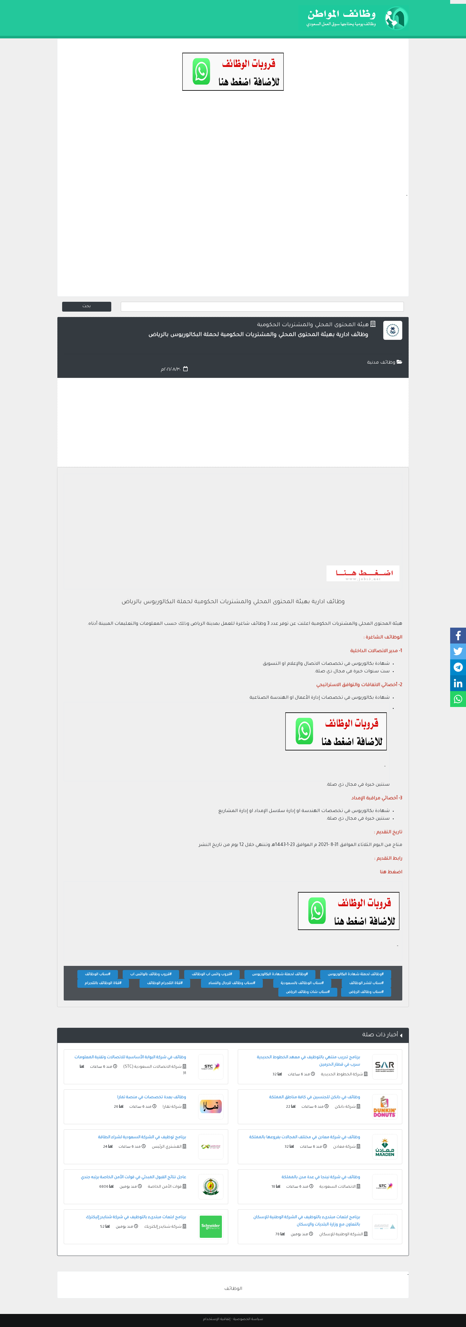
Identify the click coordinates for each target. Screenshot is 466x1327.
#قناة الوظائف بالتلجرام (103, 983)
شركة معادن (344, 1147)
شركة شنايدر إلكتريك (162, 1227)
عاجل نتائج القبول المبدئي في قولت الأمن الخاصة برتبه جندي (133, 1177)
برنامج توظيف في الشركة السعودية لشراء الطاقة (142, 1137)
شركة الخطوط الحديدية (341, 1075)
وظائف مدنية (382, 363)
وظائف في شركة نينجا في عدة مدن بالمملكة (321, 1177)
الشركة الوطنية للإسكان (340, 1234)
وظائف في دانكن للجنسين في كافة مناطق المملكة (314, 1097)
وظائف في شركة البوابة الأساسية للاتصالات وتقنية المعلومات (130, 1057)
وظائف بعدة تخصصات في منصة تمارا (151, 1097)
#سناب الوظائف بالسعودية (302, 983)
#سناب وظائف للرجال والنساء (232, 983)
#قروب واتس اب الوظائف (212, 974)
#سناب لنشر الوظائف (366, 983)
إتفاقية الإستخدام (216, 1319)
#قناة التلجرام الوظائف (165, 983)
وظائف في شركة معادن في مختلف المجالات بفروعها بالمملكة (304, 1137)
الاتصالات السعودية (337, 1187)
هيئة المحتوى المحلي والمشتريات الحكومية (313, 325)
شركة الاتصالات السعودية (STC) (152, 1067)
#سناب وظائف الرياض (366, 992)
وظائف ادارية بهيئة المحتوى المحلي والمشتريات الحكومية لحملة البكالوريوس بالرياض (233, 602)
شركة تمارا (172, 1107)
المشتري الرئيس (166, 1147)
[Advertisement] (233, 147)
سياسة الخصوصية (248, 1319)
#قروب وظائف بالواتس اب (151, 974)
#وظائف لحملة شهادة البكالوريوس (356, 974)
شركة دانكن (345, 1107)
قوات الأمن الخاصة (164, 1187)
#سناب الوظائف (97, 974)
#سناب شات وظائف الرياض (308, 992)
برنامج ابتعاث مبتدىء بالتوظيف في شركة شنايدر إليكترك (136, 1217)
